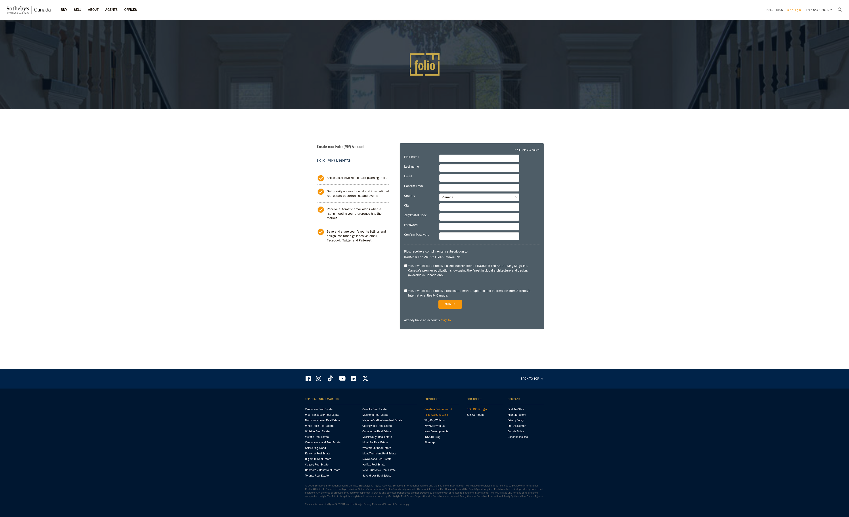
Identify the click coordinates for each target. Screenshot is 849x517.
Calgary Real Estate (317, 464)
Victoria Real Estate (317, 436)
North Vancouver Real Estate (322, 420)
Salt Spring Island (315, 448)
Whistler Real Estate (317, 431)
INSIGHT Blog (774, 9)
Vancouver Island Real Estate (322, 442)
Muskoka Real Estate (375, 414)
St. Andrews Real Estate (376, 475)
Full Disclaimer (517, 425)
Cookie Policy (516, 431)
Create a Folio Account (438, 409)
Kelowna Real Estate (317, 453)
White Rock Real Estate (319, 425)
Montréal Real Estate (375, 442)
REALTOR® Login (477, 409)
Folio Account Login (436, 414)
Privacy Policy (516, 420)
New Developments (436, 431)
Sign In (446, 320)
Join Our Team (475, 414)
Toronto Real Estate (317, 475)
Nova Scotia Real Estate (377, 459)
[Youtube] (342, 378)
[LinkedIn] (353, 378)
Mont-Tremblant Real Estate (379, 453)
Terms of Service (393, 504)
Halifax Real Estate (373, 464)
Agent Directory (517, 414)
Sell (77, 10)
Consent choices (518, 436)
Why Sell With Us (434, 425)
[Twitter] (365, 378)
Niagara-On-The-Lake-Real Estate (382, 420)
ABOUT (93, 10)
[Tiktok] (330, 378)
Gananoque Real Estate (376, 431)
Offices (130, 10)
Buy (64, 10)
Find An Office (516, 409)
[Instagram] (319, 378)
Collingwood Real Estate (377, 425)
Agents (111, 10)
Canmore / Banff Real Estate (322, 470)
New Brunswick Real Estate (379, 470)
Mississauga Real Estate (377, 436)
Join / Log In (793, 9)
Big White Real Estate (318, 459)
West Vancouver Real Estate (322, 414)
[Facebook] (308, 378)
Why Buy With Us (434, 420)
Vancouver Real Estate (319, 409)
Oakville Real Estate (374, 409)
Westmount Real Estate (376, 448)
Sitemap (429, 442)
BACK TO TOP (530, 379)
